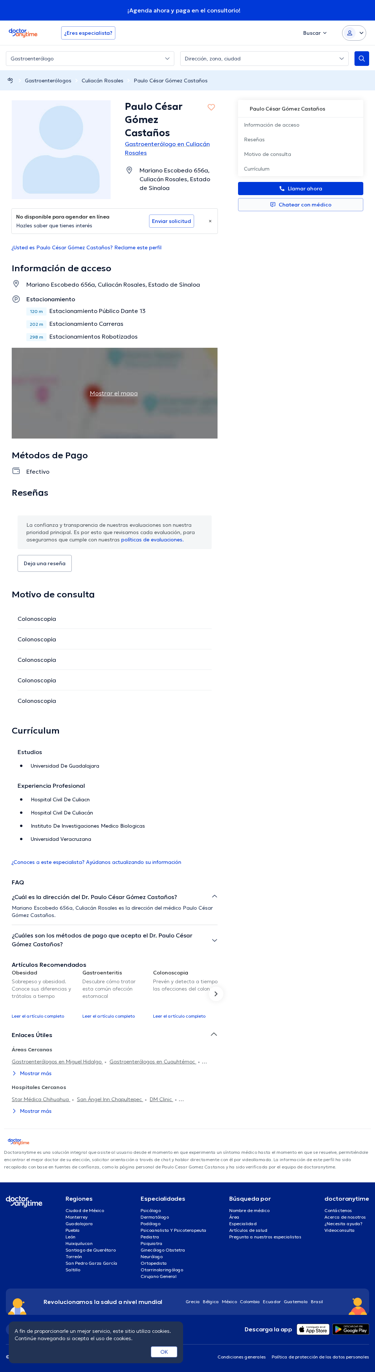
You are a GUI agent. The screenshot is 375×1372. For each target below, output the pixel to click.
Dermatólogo (155, 1217)
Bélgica (211, 1301)
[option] (44, 994)
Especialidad (243, 1223)
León (70, 1236)
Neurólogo (152, 1256)
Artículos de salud (248, 1230)
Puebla (73, 1230)
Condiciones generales (242, 1357)
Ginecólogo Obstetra (163, 1250)
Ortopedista (154, 1263)
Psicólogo (151, 1210)
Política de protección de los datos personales (320, 1357)
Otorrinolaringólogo (162, 1269)
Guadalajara (79, 1223)
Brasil (317, 1301)
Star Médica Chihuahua (41, 1099)
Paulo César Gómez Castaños (171, 80)
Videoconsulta (339, 1230)
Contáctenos (338, 1210)
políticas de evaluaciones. (152, 539)
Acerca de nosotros (345, 1217)
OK (164, 1352)
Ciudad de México (85, 1210)
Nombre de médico (249, 1210)
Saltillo (73, 1269)
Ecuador (272, 1301)
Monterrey (77, 1217)
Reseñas (254, 139)
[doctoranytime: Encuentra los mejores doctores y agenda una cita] (10, 80)
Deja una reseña (45, 563)
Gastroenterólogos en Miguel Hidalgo (57, 1061)
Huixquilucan (79, 1243)
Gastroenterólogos (48, 80)
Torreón (74, 1256)
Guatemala (296, 1301)
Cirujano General (159, 1276)
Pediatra (150, 1236)
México (229, 1301)
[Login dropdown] (354, 33)
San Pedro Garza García (92, 1263)
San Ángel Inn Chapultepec (110, 1099)
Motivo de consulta (267, 154)
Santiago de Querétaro (91, 1250)
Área (234, 1217)
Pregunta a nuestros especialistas (265, 1236)
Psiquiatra (152, 1243)
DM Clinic (161, 1099)
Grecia (193, 1301)
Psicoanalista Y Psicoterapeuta (174, 1230)
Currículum (257, 168)
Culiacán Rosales (102, 80)
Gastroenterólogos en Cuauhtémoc (152, 1061)
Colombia (250, 1301)
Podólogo (150, 1223)
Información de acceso (272, 125)
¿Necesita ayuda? (343, 1223)
